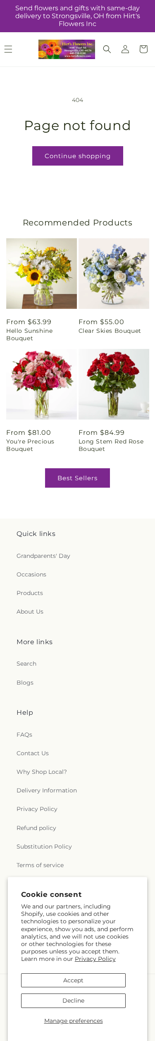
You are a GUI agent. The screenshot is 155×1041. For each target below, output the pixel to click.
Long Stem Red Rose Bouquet (111, 445)
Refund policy (36, 828)
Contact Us (33, 753)
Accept (73, 980)
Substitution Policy (44, 846)
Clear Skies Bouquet (110, 330)
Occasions (31, 574)
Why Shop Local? (42, 771)
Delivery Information (47, 790)
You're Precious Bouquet (30, 445)
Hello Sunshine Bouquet (29, 334)
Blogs (25, 682)
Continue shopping (78, 156)
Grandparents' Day (43, 556)
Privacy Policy (95, 959)
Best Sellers (77, 478)
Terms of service (40, 865)
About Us (30, 611)
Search (26, 663)
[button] (107, 49)
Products (30, 593)
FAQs (24, 734)
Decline (73, 1000)
